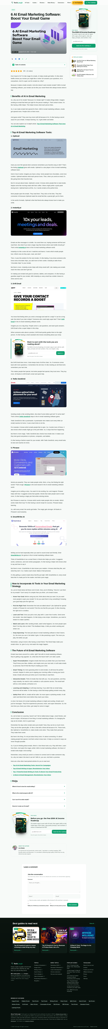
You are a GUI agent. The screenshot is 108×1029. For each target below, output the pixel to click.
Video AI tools (63, 1001)
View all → (92, 923)
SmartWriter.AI (16, 555)
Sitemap (85, 978)
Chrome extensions (55, 972)
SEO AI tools (65, 1004)
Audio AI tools (82, 1001)
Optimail (20, 167)
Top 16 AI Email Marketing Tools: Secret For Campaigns (32, 765)
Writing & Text (38, 969)
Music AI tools (34, 1004)
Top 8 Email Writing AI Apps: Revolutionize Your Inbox (31, 768)
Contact (85, 967)
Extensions (61, 2)
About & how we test (88, 965)
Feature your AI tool (88, 969)
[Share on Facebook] (15, 59)
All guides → (37, 980)
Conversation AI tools (45, 1004)
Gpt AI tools (92, 1001)
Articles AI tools (16, 1004)
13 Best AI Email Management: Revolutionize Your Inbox (32, 775)
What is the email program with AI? (38, 793)
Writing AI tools (54, 1001)
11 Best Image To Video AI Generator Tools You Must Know (73, 972)
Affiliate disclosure (87, 972)
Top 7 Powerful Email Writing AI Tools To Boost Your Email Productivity (37, 772)
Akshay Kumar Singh (61, 1014)
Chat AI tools (35, 1001)
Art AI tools (25, 1004)
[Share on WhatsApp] (22, 59)
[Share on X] (12, 59)
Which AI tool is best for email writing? (38, 786)
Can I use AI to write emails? (38, 799)
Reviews (42, 2)
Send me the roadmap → (60, 832)
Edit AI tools (57, 1004)
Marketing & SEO (56, 965)
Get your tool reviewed (56, 974)
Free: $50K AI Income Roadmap (72, 990)
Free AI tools (74, 1004)
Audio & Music (38, 972)
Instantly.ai (22, 247)
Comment (30, 879)
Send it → (60, 353)
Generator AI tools (84, 1004)
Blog (13, 9)
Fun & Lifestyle (38, 974)
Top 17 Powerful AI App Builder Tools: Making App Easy (73, 967)
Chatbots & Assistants (40, 965)
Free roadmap (92, 2)
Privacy (85, 974)
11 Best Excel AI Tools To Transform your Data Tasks (73, 986)
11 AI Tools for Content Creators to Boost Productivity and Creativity (73, 977)
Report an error (93, 1026)
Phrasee (27, 485)
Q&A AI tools (73, 1001)
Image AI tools (15, 1001)
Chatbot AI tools (26, 1001)
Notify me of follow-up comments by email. (38, 905)
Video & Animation (39, 976)
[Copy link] (26, 59)
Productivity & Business (40, 978)
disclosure (13, 1021)
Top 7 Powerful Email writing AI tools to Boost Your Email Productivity (73, 982)
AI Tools (27, 2)
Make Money (51, 2)
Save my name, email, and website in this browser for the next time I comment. (48, 900)
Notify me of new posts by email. (58, 905)
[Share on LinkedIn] (19, 59)
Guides (35, 2)
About (69, 2)
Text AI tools (44, 1001)
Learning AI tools (16, 1007)
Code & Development (56, 969)
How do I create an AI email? (38, 806)
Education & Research (57, 967)
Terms (84, 976)
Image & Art (37, 967)
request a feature (29, 1021)
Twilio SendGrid (24, 416)
